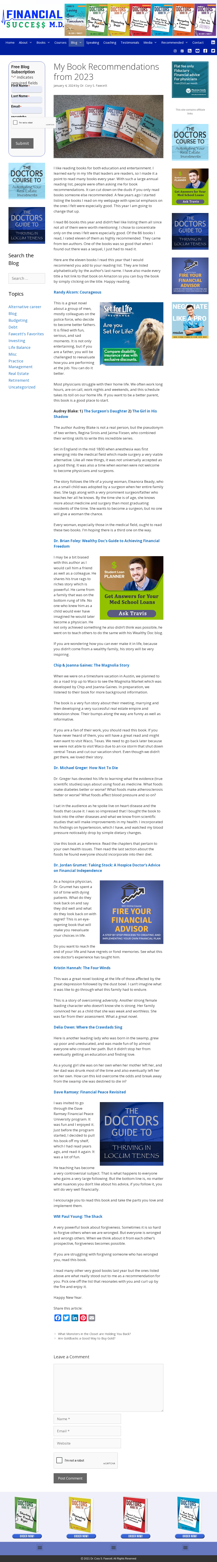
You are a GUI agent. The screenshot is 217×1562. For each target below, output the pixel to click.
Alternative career (24, 306)
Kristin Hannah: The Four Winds (82, 967)
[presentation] (33, 123)
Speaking (92, 42)
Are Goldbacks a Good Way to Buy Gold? (86, 1338)
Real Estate (18, 373)
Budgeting (18, 320)
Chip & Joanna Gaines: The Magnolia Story (91, 665)
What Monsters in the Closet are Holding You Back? (94, 1334)
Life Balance (19, 347)
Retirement (18, 380)
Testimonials (130, 42)
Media (147, 42)
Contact (198, 42)
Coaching (109, 42)
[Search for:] (26, 278)
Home (10, 42)
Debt (13, 327)
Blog (74, 42)
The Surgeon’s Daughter (105, 411)
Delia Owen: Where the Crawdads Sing (88, 1027)
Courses (60, 42)
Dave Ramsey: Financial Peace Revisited (90, 1092)
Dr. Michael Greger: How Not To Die (86, 767)
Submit (22, 143)
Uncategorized (21, 387)
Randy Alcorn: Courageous (77, 292)
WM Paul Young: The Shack (78, 1216)
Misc (12, 354)
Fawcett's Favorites (26, 333)
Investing (16, 340)
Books (41, 42)
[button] (39, 1547)
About (23, 42)
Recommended (172, 42)
